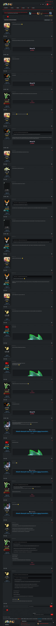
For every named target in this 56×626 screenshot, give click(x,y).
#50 (52, 361)
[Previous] (5, 16)
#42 (52, 219)
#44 (52, 256)
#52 (52, 402)
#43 (52, 236)
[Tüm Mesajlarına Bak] (4, 36)
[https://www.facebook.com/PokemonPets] (46, 1)
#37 (52, 128)
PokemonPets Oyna (34, 13)
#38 (52, 150)
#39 (52, 166)
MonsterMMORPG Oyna (45, 13)
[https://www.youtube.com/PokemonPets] (51, 1)
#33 (52, 57)
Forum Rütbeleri (32, 102)
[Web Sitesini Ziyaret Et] (4, 54)
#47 (52, 309)
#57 (52, 502)
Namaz (32, 494)
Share (6, 36)
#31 (52, 22)
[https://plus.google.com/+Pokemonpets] (49, 1)
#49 (52, 345)
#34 (52, 73)
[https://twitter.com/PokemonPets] (47, 1)
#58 (52, 522)
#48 (52, 325)
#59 (52, 538)
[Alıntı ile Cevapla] (51, 36)
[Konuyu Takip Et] (51, 20)
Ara (51, 606)
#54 (52, 440)
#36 (52, 112)
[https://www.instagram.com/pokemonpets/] (52, 1)
